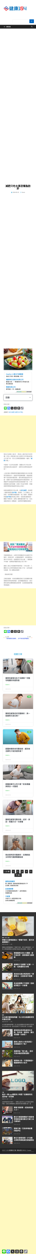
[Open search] (32, 27)
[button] (30, 397)
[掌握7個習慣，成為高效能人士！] (7, 1107)
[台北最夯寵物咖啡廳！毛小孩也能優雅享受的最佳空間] (18, 994)
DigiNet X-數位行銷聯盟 (14, 374)
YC (11, 944)
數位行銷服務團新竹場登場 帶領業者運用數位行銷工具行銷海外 (24, 1119)
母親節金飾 (8, 893)
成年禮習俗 (23, 891)
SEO (21, 376)
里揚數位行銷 (12, 1150)
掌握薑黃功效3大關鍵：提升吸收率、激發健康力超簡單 (24, 955)
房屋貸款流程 (14, 885)
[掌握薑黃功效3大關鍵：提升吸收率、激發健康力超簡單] (7, 953)
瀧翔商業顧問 (10, 881)
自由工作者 (9, 376)
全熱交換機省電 (10, 900)
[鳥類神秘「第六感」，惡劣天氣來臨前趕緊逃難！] (7, 1051)
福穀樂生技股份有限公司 (15, 379)
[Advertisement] (18, 434)
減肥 (16, 412)
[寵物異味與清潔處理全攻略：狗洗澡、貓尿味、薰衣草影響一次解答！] (7, 1030)
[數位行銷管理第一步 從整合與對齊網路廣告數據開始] (7, 1137)
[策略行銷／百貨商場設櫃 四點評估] (7, 1128)
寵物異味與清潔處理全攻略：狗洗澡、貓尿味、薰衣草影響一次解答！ (24, 1032)
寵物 (3, 1015)
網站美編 (16, 376)
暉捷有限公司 (11, 387)
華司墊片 (8, 389)
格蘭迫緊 (18, 389)
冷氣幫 (7, 896)
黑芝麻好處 (9, 383)
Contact (29, 1150)
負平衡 (20, 412)
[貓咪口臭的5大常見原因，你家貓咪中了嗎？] (7, 1041)
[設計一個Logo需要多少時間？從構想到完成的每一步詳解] (18, 1072)
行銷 (3, 1092)
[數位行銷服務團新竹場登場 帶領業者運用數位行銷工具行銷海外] (7, 1116)
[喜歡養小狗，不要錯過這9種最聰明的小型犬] (7, 1060)
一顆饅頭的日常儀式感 (21, 381)
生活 (6, 937)
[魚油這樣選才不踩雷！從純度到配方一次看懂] (7, 983)
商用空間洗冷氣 (16, 898)
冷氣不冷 (8, 898)
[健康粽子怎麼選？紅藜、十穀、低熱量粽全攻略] (7, 964)
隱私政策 (19, 1150)
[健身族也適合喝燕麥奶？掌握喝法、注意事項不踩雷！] (7, 973)
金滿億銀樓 (9, 889)
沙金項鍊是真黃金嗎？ (12, 891)
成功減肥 (12, 412)
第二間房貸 (8, 883)
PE (13, 389)
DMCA (24, 1150)
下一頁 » (18, 875)
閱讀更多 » (7, 684)
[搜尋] (31, 21)
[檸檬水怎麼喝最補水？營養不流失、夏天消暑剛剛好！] (18, 917)
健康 (3, 937)
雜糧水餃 (9, 381)
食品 (8, 937)
